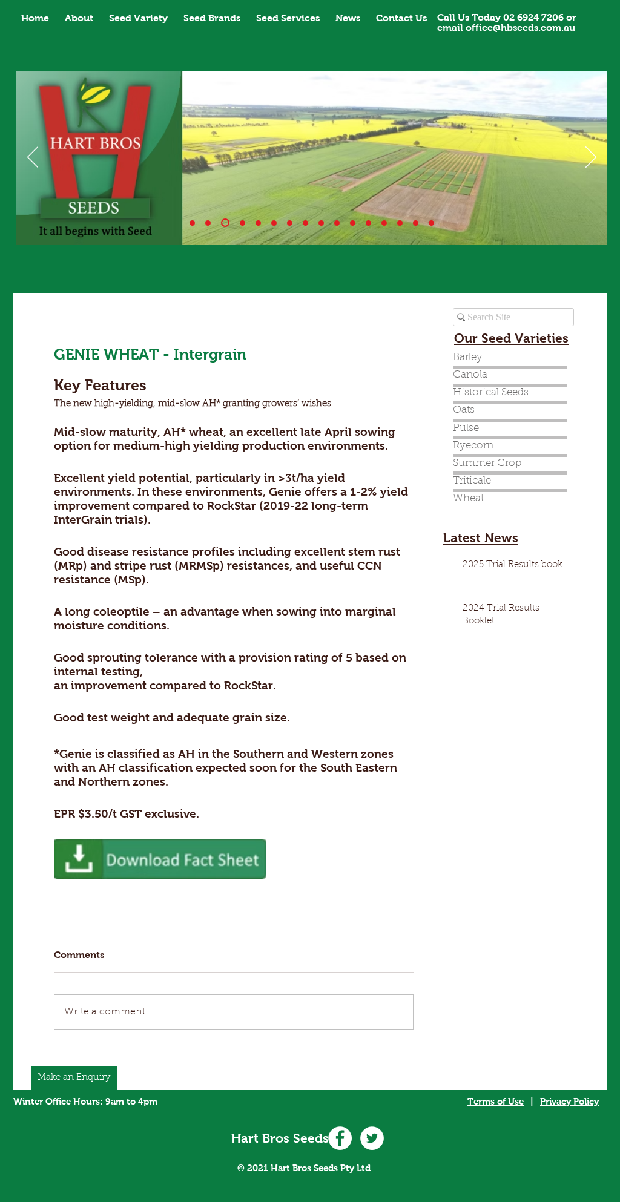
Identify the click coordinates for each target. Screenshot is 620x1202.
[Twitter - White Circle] (372, 1138)
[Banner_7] (305, 223)
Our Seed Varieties (511, 338)
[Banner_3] (242, 223)
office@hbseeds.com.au (520, 27)
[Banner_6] (289, 223)
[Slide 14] (384, 223)
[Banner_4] (258, 223)
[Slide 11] (352, 223)
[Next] (590, 157)
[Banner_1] (192, 223)
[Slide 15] (415, 223)
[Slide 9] (337, 223)
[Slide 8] (321, 223)
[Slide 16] (431, 223)
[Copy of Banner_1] (368, 223)
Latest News (480, 538)
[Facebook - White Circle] (340, 1138)
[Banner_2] (225, 222)
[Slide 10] (208, 223)
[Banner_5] (274, 223)
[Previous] (32, 157)
